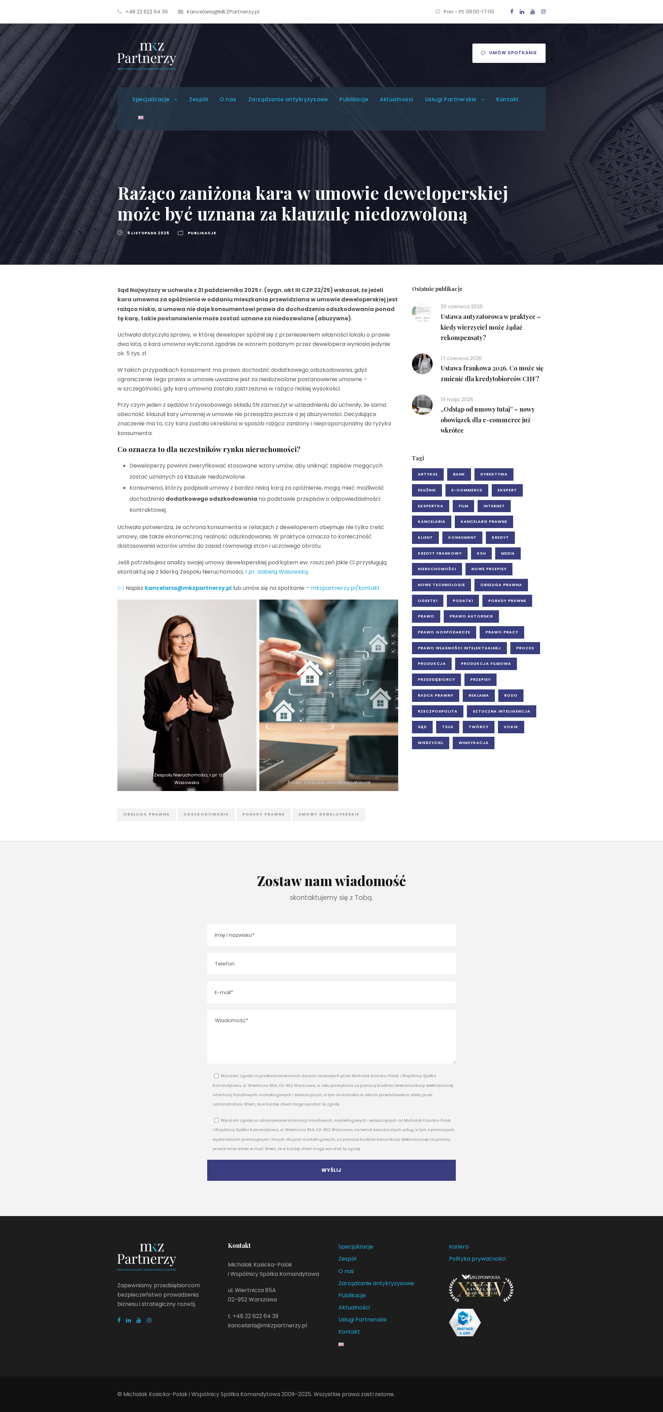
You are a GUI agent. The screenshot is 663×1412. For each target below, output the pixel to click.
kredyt (500, 537)
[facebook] (511, 11)
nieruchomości (437, 569)
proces (525, 648)
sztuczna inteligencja (501, 711)
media (508, 553)
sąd (422, 726)
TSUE (447, 726)
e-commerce (466, 490)
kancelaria (431, 521)
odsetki (428, 600)
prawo (426, 616)
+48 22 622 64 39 (146, 11)
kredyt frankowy (440, 553)
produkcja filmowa (486, 663)
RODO (511, 695)
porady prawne (263, 814)
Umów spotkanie (513, 52)
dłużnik (427, 490)
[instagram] (543, 11)
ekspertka (430, 506)
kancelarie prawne (484, 521)
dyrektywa (494, 474)
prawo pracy (502, 632)
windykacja (474, 742)
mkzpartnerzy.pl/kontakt (345, 588)
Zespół (198, 99)
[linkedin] (522, 11)
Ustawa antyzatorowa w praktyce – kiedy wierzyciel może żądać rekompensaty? (491, 327)
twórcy (479, 726)
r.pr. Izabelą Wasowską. (277, 572)
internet (494, 506)
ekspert (507, 490)
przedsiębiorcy (436, 679)
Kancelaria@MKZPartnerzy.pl (223, 11)
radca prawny (435, 695)
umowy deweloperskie (328, 814)
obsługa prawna (146, 814)
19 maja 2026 (457, 399)
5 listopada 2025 (148, 233)
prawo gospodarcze (444, 632)
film (463, 506)
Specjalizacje (151, 99)
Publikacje (353, 99)
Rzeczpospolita (438, 711)
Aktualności (396, 99)
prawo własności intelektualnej (459, 648)
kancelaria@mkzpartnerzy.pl (188, 588)
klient (425, 537)
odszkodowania (206, 814)
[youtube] (532, 11)
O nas (228, 99)
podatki (463, 600)
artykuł (428, 474)
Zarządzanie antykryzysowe (288, 99)
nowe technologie (441, 584)
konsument (462, 537)
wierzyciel (430, 742)
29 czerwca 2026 (462, 306)
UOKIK (511, 726)
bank (459, 474)
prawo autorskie (471, 616)
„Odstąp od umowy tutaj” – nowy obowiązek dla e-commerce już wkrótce (488, 419)
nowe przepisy (489, 569)
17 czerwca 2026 (461, 358)
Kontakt (507, 99)
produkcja (432, 663)
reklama (479, 695)
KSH (481, 553)
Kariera (459, 1247)
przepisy (480, 679)
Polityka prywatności (477, 1259)
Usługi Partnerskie (451, 99)
